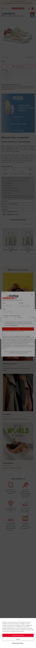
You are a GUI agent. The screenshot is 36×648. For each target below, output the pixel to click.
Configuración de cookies (17, 643)
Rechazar (18, 639)
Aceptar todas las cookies (18, 635)
